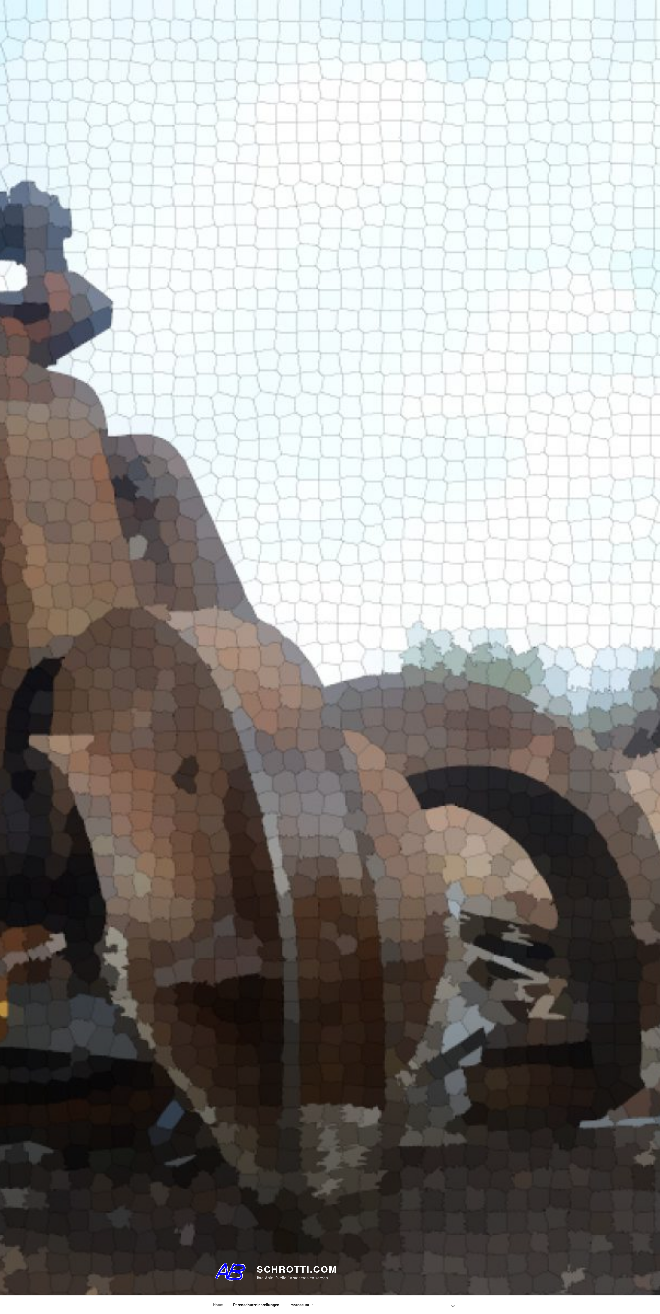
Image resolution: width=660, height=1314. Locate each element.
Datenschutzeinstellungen (256, 1304)
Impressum (299, 1304)
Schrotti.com (297, 1269)
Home (218, 1304)
